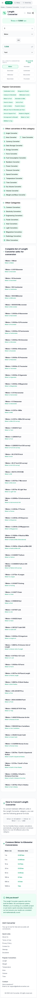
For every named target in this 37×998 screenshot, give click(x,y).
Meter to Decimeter (11, 280)
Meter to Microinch (11, 483)
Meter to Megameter (12, 386)
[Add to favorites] (24, 13)
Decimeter (10, 70)
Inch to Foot (19, 102)
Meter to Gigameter (11, 377)
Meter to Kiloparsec (11, 520)
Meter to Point (10, 702)
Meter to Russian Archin (12, 719)
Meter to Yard (25, 117)
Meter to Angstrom (11, 638)
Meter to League (10, 576)
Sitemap (5, 949)
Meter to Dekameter (11, 403)
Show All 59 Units (29, 61)
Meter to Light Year (11, 491)
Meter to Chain (10, 594)
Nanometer (10, 79)
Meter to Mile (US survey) (13, 421)
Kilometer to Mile (20, 98)
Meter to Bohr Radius (12, 684)
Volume (4, 973)
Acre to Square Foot (10, 113)
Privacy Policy (7, 943)
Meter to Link (9, 612)
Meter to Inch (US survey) (13, 465)
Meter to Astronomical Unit (13, 502)
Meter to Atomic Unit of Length (14, 649)
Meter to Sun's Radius (12, 787)
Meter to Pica (9, 693)
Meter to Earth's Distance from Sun (16, 778)
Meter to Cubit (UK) (11, 629)
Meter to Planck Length (12, 675)
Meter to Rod (9, 603)
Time (4, 976)
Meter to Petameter (11, 359)
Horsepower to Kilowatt (11, 117)
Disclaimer (5, 952)
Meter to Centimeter (11, 289)
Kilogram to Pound (23, 91)
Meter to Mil (9, 474)
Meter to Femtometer (12, 333)
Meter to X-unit (10, 658)
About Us (5, 937)
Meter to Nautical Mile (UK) (13, 548)
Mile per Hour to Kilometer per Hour (14, 109)
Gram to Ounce (8, 102)
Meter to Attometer (11, 342)
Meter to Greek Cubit (12, 737)
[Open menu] (2, 2)
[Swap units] (18, 40)
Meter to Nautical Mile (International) (16, 539)
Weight (4, 964)
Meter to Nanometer (11, 315)
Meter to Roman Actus (12, 746)
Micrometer (26, 74)
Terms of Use (6, 940)
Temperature (6, 967)
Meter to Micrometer (12, 307)
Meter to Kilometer (11, 271)
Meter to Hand (10, 620)
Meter (10, 66)
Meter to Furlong (10, 585)
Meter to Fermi (10, 666)
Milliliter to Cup (8, 121)
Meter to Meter (10, 263)
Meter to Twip (10, 710)
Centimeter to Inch (9, 91)
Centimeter (26, 70)
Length (4, 961)
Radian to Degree (24, 113)
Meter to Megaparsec (12, 529)
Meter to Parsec (10, 511)
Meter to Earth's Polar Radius (14, 767)
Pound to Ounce (20, 106)
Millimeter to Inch (24, 95)
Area (3, 970)
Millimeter (10, 74)
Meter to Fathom (10, 557)
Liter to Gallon (8, 106)
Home (3, 7)
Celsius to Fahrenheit (10, 95)
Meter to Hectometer (12, 395)
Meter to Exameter (11, 351)
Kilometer (27, 66)
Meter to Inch (9, 456)
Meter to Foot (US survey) (13, 447)
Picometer (27, 79)
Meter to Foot (8, 98)
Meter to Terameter (11, 368)
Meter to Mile (9, 412)
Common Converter (12, 7)
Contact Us (5, 946)
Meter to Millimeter (11, 298)
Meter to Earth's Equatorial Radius (15, 756)
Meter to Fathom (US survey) (14, 568)
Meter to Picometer (11, 324)
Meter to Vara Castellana (13, 728)
